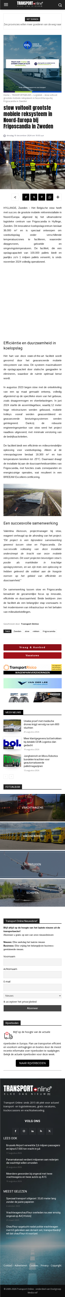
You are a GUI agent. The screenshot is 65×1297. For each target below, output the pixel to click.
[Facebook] (25, 197)
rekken (36, 631)
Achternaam (10, 969)
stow (27, 631)
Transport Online (30, 624)
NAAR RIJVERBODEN (32, 1063)
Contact (8, 1265)
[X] (33, 197)
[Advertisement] (32, 302)
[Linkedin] (32, 1131)
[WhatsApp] (49, 197)
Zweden (17, 631)
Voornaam (9, 956)
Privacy (45, 1265)
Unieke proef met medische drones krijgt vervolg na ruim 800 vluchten (41, 724)
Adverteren (21, 1265)
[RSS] (41, 1131)
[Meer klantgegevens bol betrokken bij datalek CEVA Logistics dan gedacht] (12, 743)
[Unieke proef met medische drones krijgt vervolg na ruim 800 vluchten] (12, 726)
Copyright (56, 1265)
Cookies (33, 1265)
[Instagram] (24, 1131)
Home (6, 95)
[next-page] (11, 776)
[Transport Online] (32, 4)
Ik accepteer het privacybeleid (20, 1001)
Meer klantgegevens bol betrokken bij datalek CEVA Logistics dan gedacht (43, 742)
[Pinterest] (41, 197)
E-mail (6, 981)
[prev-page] (5, 776)
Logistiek (37, 95)
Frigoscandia (49, 631)
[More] (58, 197)
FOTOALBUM (13, 787)
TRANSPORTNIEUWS (21, 95)
